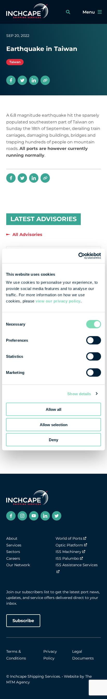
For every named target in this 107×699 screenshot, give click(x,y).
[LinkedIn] (33, 80)
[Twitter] (22, 80)
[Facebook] (11, 80)
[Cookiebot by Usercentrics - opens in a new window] (78, 256)
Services (13, 545)
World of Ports (69, 538)
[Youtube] (33, 515)
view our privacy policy (58, 301)
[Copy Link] (45, 80)
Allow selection (54, 424)
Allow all (53, 409)
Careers (13, 558)
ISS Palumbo (67, 558)
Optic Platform (69, 545)
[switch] (93, 340)
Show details (79, 393)
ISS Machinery (68, 551)
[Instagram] (22, 515)
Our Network (18, 565)
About (11, 538)
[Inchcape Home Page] (27, 12)
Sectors (13, 551)
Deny (53, 440)
